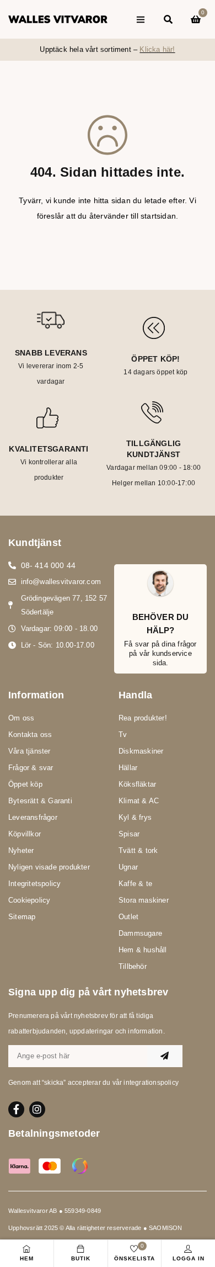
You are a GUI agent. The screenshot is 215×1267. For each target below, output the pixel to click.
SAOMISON (165, 1227)
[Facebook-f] (16, 1109)
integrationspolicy (151, 1082)
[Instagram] (37, 1109)
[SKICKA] (164, 1056)
